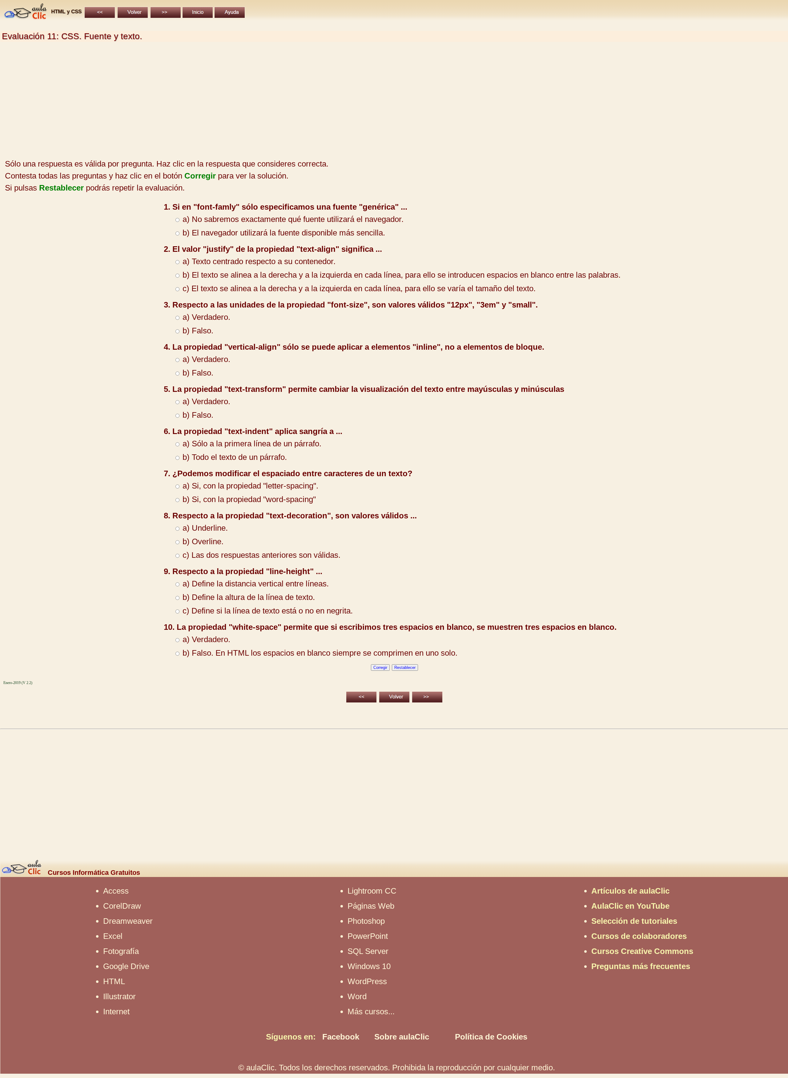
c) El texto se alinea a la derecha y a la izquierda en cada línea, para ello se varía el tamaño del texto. (358, 288)
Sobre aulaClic (401, 1036)
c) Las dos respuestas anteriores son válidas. (260, 555)
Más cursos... (371, 1011)
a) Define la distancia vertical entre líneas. (254, 583)
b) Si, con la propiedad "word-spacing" (248, 499)
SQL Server (368, 951)
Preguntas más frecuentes (640, 966)
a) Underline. (204, 528)
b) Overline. (201, 541)
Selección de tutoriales (634, 921)
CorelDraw (122, 906)
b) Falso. (196, 330)
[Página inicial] (25, 17)
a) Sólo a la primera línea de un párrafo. (250, 443)
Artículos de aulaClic (630, 890)
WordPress (367, 981)
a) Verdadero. (205, 317)
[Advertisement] (185, 101)
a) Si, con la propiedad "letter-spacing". (249, 485)
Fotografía (121, 951)
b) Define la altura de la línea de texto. (247, 597)
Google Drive (126, 966)
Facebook (340, 1036)
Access (116, 890)
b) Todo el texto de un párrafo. (233, 457)
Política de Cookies (491, 1036)
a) (186, 219)
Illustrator (119, 996)
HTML (114, 981)
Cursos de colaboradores (639, 936)
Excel (113, 936)
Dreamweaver (128, 921)
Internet (116, 1011)
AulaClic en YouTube (630, 906)
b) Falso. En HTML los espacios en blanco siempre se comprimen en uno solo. (318, 653)
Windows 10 (369, 966)
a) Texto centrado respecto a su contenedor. (258, 261)
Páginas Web (371, 906)
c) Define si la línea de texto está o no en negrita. (266, 610)
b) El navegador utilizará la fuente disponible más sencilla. (282, 232)
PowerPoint (368, 936)
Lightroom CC (372, 890)
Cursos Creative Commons (642, 951)
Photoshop (366, 921)
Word (357, 996)
